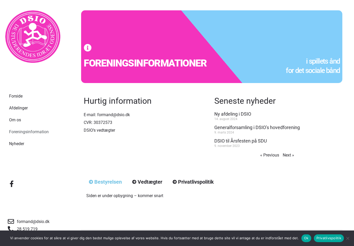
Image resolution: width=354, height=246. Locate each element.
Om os (15, 119)
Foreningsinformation (29, 131)
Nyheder (16, 143)
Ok (306, 238)
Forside (16, 96)
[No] (347, 238)
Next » (288, 155)
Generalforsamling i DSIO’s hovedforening (257, 127)
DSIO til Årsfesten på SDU (240, 141)
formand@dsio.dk (113, 114)
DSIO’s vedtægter (99, 130)
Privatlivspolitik (328, 238)
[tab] (105, 182)
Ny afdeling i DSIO (232, 114)
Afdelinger (18, 108)
